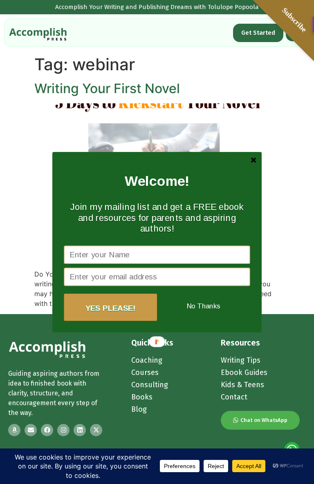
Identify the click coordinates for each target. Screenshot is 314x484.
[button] (157, 180)
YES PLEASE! (110, 307)
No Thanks (203, 306)
